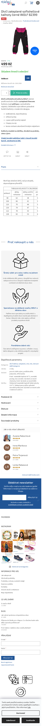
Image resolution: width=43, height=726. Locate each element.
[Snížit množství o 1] (9, 94)
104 (27, 364)
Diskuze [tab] (4, 408)
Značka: (8, 23)
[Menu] (38, 3)
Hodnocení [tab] (6, 403)
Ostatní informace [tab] (9, 415)
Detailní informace (7, 145)
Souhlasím (30, 720)
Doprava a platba (7, 584)
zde (29, 707)
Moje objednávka (7, 593)
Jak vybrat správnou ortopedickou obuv (15, 615)
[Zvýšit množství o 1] (9, 91)
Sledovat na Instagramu (20, 567)
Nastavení (20, 713)
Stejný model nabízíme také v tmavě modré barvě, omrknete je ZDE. (19, 139)
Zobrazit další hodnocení (30, 475)
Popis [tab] (3, 167)
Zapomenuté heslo (7, 665)
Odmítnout (10, 720)
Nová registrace (6, 662)
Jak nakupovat (6, 575)
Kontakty (4, 587)
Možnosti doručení (7, 87)
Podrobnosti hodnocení (31, 21)
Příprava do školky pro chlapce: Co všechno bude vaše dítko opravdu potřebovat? (20, 621)
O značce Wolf (6, 604)
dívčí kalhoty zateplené (17, 364)
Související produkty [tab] (10, 420)
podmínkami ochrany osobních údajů (20, 505)
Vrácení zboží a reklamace (10, 590)
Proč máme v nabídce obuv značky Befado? (16, 628)
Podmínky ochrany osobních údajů (12, 581)
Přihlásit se (32, 497)
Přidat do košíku (21, 93)
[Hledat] (26, 3)
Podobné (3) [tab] (6, 397)
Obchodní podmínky (8, 578)
